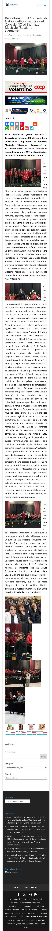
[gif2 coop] (26, 91)
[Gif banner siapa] (26, 112)
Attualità (37, 35)
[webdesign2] (26, 104)
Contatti (16, 887)
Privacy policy (30, 887)
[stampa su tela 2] (26, 733)
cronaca (8, 38)
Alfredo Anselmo (14, 35)
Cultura (15, 38)
